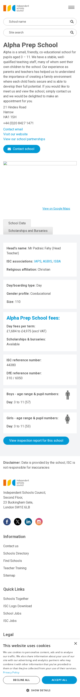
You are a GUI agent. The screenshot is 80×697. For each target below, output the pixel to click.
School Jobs (12, 613)
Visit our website (15, 134)
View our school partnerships (24, 139)
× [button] (75, 643)
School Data (17, 223)
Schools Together (16, 599)
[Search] (72, 32)
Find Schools (12, 561)
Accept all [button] (59, 680)
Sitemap (9, 575)
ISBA (57, 261)
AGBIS (47, 261)
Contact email (13, 129)
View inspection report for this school (36, 440)
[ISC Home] (16, 8)
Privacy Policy (11, 672)
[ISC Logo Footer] (40, 482)
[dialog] (40, 668)
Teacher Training (14, 568)
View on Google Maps (56, 208)
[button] (40, 690)
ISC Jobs (10, 621)
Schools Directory (16, 553)
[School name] (72, 21)
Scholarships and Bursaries (28, 231)
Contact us (10, 546)
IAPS (37, 261)
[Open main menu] (71, 7)
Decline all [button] (21, 680)
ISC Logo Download (17, 606)
